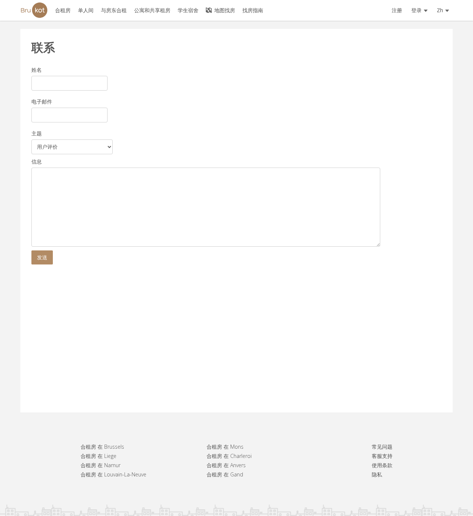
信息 (36, 161)
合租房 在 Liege (98, 455)
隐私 (377, 474)
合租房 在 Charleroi (229, 455)
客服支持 (382, 455)
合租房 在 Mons (225, 446)
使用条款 (382, 465)
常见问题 (382, 446)
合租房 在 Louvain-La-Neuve (113, 474)
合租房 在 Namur (100, 465)
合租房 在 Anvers (226, 465)
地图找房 (224, 10)
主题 (36, 133)
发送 (42, 257)
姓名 (36, 69)
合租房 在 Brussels (102, 446)
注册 (397, 10)
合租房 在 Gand (225, 474)
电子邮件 (41, 101)
